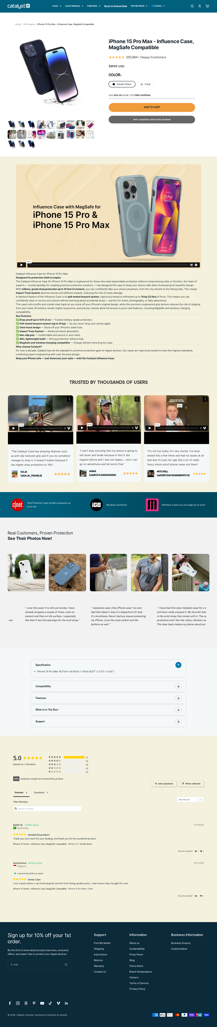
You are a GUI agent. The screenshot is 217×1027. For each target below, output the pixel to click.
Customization (179, 948)
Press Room (136, 954)
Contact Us (100, 971)
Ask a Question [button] (165, 783)
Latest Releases (72, 6)
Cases (55, 6)
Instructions (100, 954)
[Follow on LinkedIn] (66, 1003)
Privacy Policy (137, 988)
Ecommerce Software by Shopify (51, 1015)
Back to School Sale (115, 6)
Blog (132, 960)
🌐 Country (156, 6)
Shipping (99, 948)
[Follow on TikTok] (50, 1003)
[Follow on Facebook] (10, 1003)
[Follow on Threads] (26, 1003)
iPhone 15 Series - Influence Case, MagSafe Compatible (40, 843)
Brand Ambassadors (140, 971)
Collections (92, 6)
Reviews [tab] (19, 792)
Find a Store (136, 965)
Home (18, 24)
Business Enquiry (181, 943)
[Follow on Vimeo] (58, 1003)
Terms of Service (139, 983)
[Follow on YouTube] (42, 1003)
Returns (98, 960)
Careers (134, 977)
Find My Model (137, 6)
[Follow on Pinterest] (34, 1003)
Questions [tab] (39, 792)
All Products (29, 24)
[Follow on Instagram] (18, 1003)
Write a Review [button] (192, 783)
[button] (197, 851)
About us (134, 943)
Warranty (99, 965)
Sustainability (137, 948)
